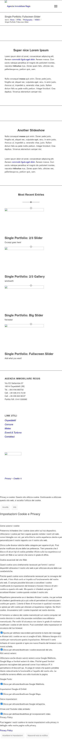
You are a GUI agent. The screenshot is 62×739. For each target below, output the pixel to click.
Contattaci (10, 436)
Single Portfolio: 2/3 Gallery (25, 276)
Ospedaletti (10, 420)
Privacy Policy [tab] (6, 717)
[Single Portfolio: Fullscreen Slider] (24, 326)
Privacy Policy (6, 730)
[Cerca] (49, 6)
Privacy (8, 478)
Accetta (5, 507)
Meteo (8, 428)
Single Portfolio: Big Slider (24, 315)
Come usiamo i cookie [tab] (9, 525)
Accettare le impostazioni (12, 735)
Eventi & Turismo (13, 432)
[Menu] (55, 6)
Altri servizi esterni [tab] (8, 653)
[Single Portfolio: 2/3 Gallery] (24, 249)
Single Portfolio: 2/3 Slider (24, 238)
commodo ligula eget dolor (23, 59)
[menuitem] (49, 6)
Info (14, 507)
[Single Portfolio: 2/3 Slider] (24, 210)
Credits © (18, 478)
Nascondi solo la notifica (38, 735)
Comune (9, 424)
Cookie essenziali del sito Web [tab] (13, 559)
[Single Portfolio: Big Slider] (24, 287)
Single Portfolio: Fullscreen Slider (22, 16)
